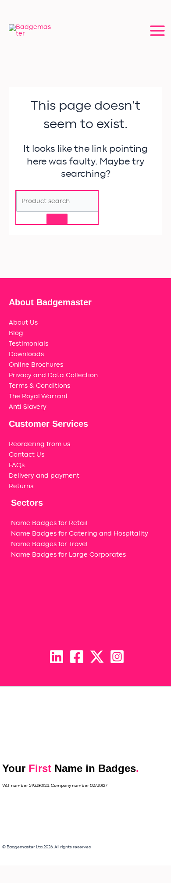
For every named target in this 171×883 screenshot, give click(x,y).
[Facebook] (76, 656)
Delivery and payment (44, 475)
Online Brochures (36, 364)
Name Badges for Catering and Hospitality (79, 533)
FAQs (17, 465)
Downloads (26, 354)
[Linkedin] (56, 656)
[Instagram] (117, 656)
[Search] (57, 219)
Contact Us (26, 454)
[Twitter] (96, 656)
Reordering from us (39, 444)
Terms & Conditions (39, 386)
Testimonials (28, 343)
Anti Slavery (27, 407)
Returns (21, 486)
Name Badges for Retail (49, 523)
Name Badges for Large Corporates (68, 554)
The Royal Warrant (38, 396)
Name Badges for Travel (49, 544)
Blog (16, 333)
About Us (23, 322)
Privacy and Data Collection (53, 375)
